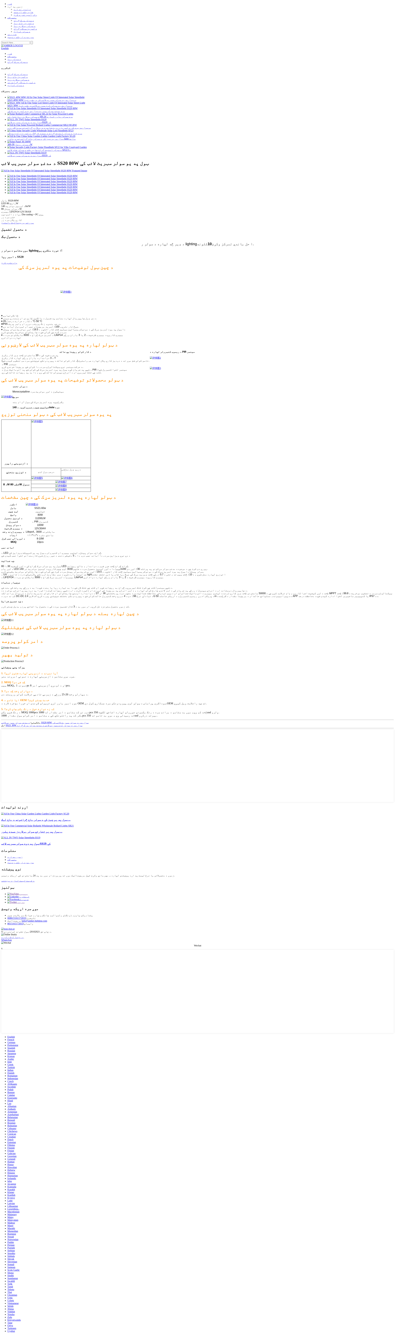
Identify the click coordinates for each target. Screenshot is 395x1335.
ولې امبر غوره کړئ (25, 15)
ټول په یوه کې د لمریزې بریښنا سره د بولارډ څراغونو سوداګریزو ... (49, 127)
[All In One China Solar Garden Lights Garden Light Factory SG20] (35, 813)
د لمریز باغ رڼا (24, 23)
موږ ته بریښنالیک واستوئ (17, 222)
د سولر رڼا (14, 59)
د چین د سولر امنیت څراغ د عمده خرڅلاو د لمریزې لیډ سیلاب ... (44, 133)
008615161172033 (16, 918)
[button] (9, 263)
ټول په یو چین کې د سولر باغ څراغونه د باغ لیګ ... (36, 819)
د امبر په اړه (22, 9)
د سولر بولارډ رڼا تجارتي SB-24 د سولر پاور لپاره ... (40, 116)
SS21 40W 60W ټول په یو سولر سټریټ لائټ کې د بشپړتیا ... (41, 100)
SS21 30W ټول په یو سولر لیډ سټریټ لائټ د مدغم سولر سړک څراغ (44, 725)
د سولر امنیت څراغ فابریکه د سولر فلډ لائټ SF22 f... (39, 150)
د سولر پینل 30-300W (19, 144)
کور (9, 3)
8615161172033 (15, 923)
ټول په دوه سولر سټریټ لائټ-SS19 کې (29, 155)
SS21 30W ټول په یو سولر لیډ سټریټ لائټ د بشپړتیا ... (39, 105)
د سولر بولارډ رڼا (24, 26)
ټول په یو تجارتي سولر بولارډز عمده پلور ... (31, 831)
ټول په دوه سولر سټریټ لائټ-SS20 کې (29, 122)
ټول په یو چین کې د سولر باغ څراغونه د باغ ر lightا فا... (41, 139)
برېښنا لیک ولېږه (12, 937)
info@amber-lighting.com (34, 921)
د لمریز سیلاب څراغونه (21, 82)
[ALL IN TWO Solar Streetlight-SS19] (20, 837)
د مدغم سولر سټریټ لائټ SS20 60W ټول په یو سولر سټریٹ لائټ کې (45, 722)
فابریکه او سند (23, 12)
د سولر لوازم (22, 31)
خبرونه (12, 34)
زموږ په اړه (15, 857)
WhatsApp (6, 940)
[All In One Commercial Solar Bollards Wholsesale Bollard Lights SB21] (37, 825)
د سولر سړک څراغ (24, 20)
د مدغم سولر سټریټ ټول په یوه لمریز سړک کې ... (36, 111)
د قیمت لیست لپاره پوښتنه (18, 880)
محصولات (12, 17)
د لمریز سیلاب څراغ (25, 28)
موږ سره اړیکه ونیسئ (20, 37)
